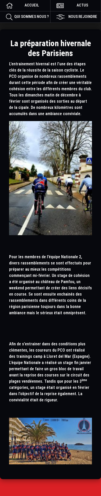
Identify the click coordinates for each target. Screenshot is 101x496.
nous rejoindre (82, 16)
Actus (82, 5)
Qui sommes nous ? (31, 16)
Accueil (32, 5)
